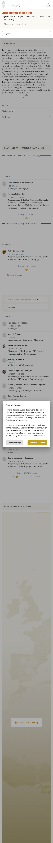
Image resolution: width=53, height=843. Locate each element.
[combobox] (26, 33)
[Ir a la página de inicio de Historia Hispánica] (13, 4)
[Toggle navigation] (48, 5)
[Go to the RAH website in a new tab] (4, 4)
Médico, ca (8, 24)
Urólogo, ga (21, 24)
